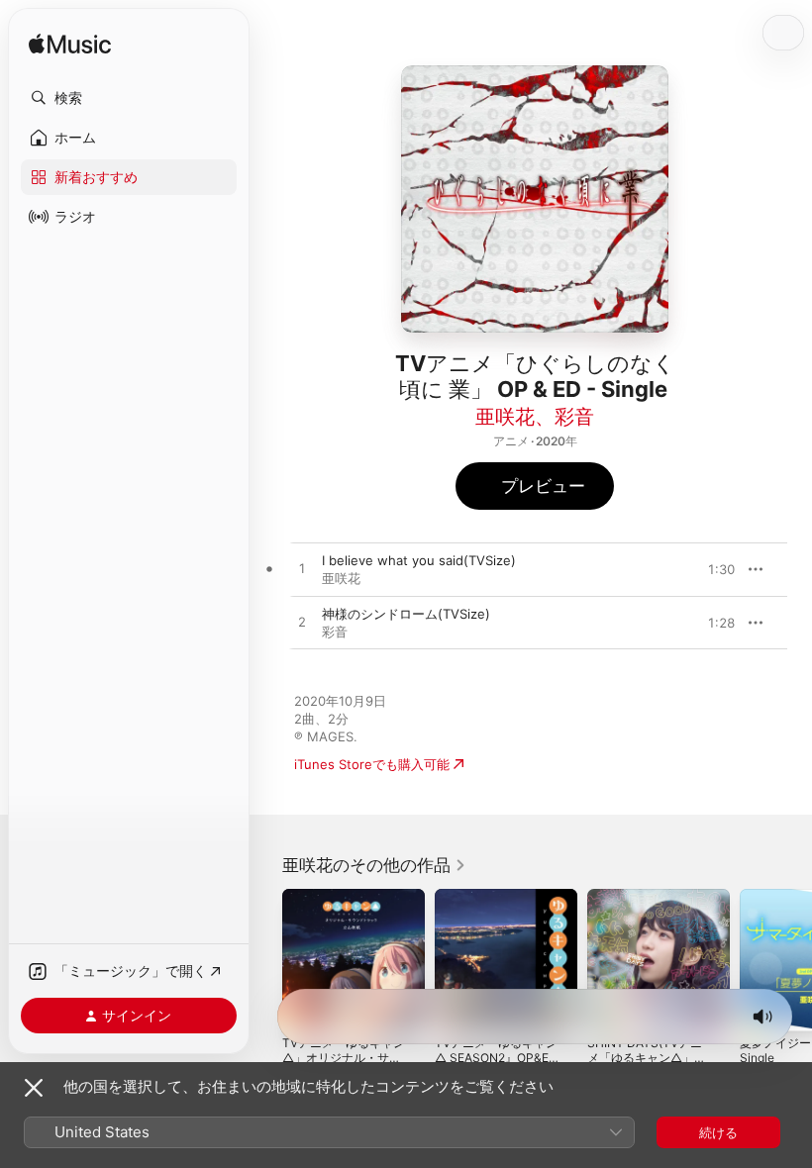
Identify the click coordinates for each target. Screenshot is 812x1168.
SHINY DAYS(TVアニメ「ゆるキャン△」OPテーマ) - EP (649, 1057)
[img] (70, 45)
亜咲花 (505, 417)
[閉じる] (34, 1088)
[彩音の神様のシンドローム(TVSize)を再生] (302, 623)
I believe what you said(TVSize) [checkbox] (419, 560)
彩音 (574, 417)
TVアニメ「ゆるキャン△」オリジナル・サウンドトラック (343, 1057)
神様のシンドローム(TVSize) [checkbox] (406, 614)
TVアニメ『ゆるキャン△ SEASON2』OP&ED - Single (496, 1057)
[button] (129, 98)
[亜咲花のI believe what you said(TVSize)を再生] (302, 569)
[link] (374, 865)
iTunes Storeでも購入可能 (372, 764)
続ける (718, 1132)
